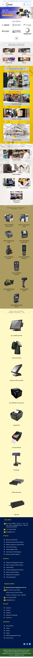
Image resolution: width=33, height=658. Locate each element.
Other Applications (11, 577)
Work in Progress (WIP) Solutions (14, 565)
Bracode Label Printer (11, 539)
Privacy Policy (9, 638)
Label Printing (9, 567)
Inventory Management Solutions (14, 569)
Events (8, 630)
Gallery (8, 633)
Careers (4, 1)
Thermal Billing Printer (11, 549)
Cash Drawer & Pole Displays (13, 552)
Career (8, 628)
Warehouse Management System (14, 562)
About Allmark (9, 625)
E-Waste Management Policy (25, 1)
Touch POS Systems (11, 547)
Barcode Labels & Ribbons (13, 554)
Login (8, 1)
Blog (17, 1)
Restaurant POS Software (12, 574)
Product (8, 610)
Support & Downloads (11, 615)
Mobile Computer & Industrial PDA (15, 544)
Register (13, 1)
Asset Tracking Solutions (12, 572)
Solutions (8, 608)
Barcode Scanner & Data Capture (15, 542)
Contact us (9, 617)
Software (8, 612)
